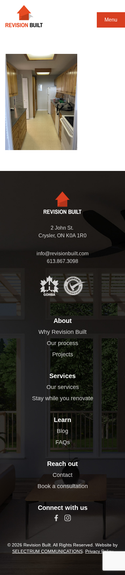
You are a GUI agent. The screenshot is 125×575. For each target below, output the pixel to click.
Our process (62, 343)
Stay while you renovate (62, 398)
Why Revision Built (62, 332)
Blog (62, 431)
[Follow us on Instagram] (67, 518)
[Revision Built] (24, 16)
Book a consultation (63, 486)
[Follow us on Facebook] (56, 518)
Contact (62, 475)
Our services (62, 387)
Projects (62, 354)
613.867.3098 (62, 261)
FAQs (62, 442)
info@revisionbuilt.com (62, 253)
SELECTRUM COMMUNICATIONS (47, 551)
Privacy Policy (99, 551)
